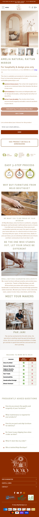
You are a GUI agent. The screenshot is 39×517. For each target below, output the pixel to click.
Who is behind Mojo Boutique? (16, 447)
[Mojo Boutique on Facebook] (14, 493)
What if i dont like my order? (16, 441)
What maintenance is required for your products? (18, 416)
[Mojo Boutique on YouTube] (18, 493)
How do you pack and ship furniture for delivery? (18, 424)
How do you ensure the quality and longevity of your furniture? (18, 407)
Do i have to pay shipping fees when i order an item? (18, 433)
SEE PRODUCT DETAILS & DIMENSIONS (19, 143)
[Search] (29, 7)
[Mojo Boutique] (18, 7)
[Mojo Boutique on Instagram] (24, 493)
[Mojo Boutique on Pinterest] (21, 493)
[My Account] (32, 7)
